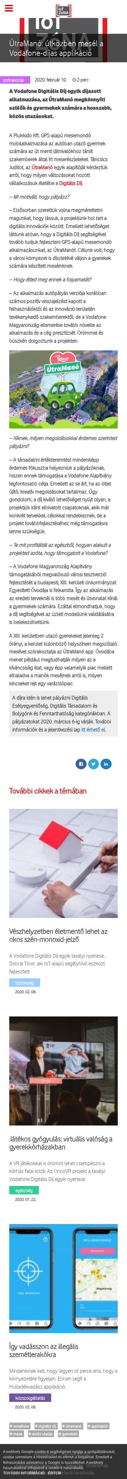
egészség (24, 1190)
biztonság (24, 982)
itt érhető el (93, 729)
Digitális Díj (70, 183)
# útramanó (72, 1426)
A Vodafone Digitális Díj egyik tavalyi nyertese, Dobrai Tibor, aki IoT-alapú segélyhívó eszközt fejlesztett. (57, 963)
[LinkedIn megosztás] (106, 764)
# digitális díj (45, 1426)
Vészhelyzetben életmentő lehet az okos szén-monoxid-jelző (58, 935)
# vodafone (19, 1426)
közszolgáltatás (30, 1398)
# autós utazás (40, 1433)
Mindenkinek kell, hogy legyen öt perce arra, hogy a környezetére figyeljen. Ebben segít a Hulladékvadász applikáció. (63, 1378)
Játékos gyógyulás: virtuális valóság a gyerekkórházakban (61, 1143)
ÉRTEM (54, 1473)
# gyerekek (68, 1433)
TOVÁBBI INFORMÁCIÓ (24, 1473)
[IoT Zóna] (63, 10)
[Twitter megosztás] (93, 764)
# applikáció (98, 1426)
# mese (16, 1433)
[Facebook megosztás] (81, 764)
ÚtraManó (42, 167)
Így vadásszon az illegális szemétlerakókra (43, 1350)
